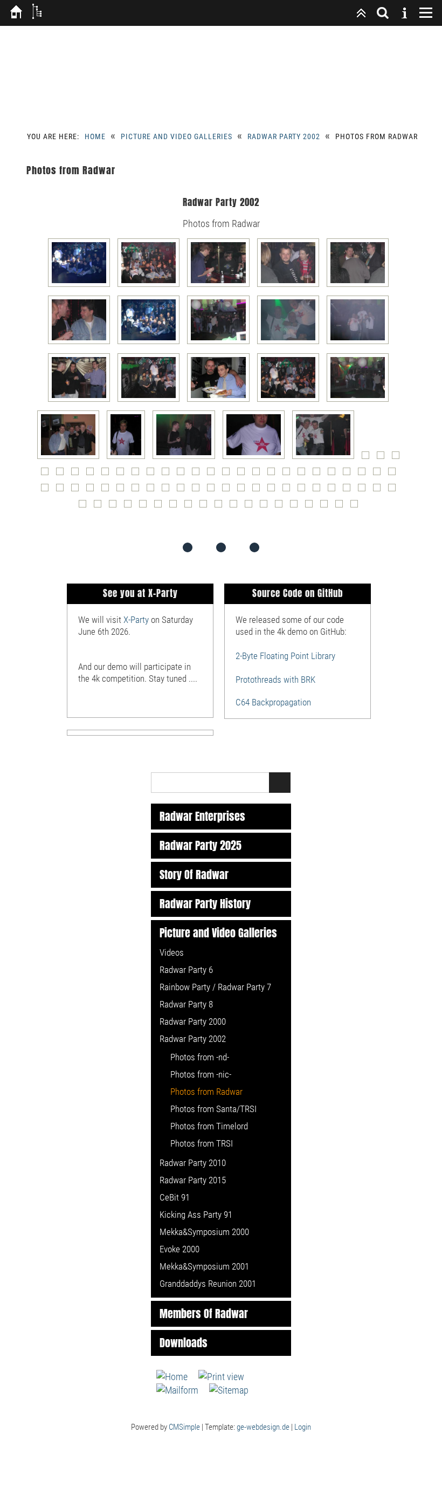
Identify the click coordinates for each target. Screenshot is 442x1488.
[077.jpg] (160, 506)
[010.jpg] (360, 343)
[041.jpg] (304, 474)
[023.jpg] (398, 458)
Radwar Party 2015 (193, 1180)
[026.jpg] (77, 474)
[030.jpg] (138, 474)
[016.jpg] (71, 458)
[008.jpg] (220, 343)
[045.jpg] (364, 474)
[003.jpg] (220, 286)
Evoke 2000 (179, 1249)
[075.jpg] (130, 506)
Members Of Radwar (204, 1314)
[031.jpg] (153, 474)
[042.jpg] (319, 474)
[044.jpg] (349, 474)
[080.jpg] (205, 506)
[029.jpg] (122, 474)
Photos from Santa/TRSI (213, 1108)
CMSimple (184, 1427)
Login (302, 1427)
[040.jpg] (288, 474)
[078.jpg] (175, 506)
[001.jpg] (81, 286)
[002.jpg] (151, 286)
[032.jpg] (168, 474)
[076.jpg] (145, 506)
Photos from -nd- (199, 1057)
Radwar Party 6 (186, 969)
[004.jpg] (290, 286)
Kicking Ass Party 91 (196, 1214)
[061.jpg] (243, 490)
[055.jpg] (153, 490)
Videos (172, 952)
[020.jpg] (326, 458)
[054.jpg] (138, 490)
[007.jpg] (151, 343)
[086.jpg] (296, 506)
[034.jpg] (198, 474)
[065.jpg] (304, 490)
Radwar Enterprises (202, 816)
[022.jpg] (383, 458)
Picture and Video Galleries (176, 136)
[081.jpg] (221, 506)
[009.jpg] (290, 343)
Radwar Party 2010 (193, 1162)
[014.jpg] (290, 401)
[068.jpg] (349, 490)
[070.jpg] (379, 490)
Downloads (184, 1343)
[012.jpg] (151, 401)
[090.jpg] (356, 506)
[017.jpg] (128, 458)
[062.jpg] (258, 490)
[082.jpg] (236, 506)
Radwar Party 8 (186, 1004)
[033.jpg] (183, 474)
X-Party (136, 619)
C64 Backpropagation (273, 702)
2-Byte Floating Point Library (285, 655)
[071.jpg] (394, 490)
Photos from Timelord (209, 1126)
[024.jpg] (47, 474)
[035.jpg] (213, 474)
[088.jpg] (326, 506)
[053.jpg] (122, 490)
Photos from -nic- (200, 1074)
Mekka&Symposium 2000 (204, 1231)
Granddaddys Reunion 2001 (208, 1283)
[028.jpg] (107, 474)
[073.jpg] (100, 506)
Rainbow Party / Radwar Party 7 (215, 987)
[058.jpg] (198, 490)
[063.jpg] (273, 490)
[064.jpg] (288, 490)
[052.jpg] (107, 490)
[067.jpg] (334, 490)
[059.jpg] (213, 490)
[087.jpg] (311, 506)
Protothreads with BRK (275, 679)
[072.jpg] (85, 506)
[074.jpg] (115, 506)
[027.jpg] (92, 474)
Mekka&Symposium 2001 (204, 1266)
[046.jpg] (379, 474)
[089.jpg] (341, 506)
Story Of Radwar (194, 875)
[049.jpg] (62, 490)
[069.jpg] (364, 490)
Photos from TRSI (201, 1143)
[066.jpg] (319, 490)
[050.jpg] (77, 490)
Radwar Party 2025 (200, 846)
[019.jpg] (256, 458)
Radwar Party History (205, 904)
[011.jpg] (81, 401)
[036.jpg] (228, 474)
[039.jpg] (273, 474)
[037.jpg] (243, 474)
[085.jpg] (281, 506)
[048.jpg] (47, 490)
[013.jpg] (220, 401)
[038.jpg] (258, 474)
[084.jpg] (266, 506)
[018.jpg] (186, 458)
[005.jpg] (360, 286)
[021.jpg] (368, 458)
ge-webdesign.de (263, 1427)
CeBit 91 (175, 1197)
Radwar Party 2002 (283, 136)
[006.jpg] (81, 343)
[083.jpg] (251, 506)
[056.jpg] (168, 490)
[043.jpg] (334, 474)
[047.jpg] (394, 474)
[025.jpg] (62, 474)
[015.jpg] (360, 401)
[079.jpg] (190, 506)
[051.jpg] (92, 490)
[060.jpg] (228, 490)
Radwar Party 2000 (193, 1021)
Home (95, 136)
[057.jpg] (183, 490)
